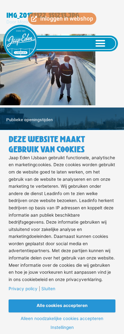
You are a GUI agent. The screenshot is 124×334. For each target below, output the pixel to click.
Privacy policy (23, 289)
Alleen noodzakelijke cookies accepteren (62, 319)
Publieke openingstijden (29, 119)
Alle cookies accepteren (62, 305)
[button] (100, 43)
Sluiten (48, 289)
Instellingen (62, 327)
